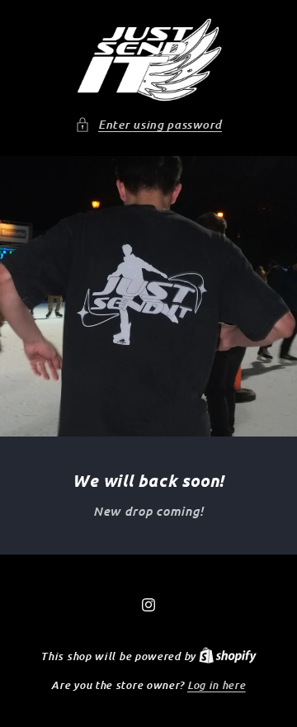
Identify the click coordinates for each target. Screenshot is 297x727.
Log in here (216, 684)
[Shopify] (228, 655)
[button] (148, 125)
